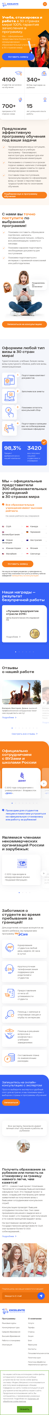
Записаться (11, 1102)
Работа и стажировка (11, 1340)
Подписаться (41, 1296)
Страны (31, 1332)
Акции (30, 1336)
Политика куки (34, 1358)
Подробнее (12, 637)
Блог (30, 1340)
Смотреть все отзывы (23, 734)
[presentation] (44, 703)
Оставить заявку (18, 56)
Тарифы (31, 1327)
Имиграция (7, 1345)
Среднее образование (11, 1332)
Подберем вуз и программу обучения (20, 195)
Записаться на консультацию (24, 324)
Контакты (32, 1349)
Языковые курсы (9, 1323)
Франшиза (32, 1345)
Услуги (31, 1323)
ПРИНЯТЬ (24, 1409)
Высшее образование (11, 1336)
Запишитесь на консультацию (25, 576)
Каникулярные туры (11, 1327)
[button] (15, 651)
